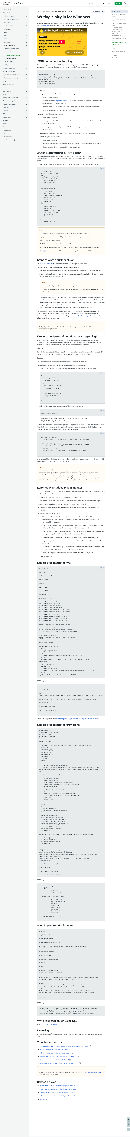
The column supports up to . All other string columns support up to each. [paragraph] (70, 251)
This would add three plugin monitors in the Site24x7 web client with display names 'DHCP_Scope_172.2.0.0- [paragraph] (71, 460)
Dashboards (6, 107)
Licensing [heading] (43, 1030)
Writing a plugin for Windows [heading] (63, 17)
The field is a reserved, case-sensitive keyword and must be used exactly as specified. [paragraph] (65, 233)
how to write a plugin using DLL (51, 1024)
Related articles (116, 58)
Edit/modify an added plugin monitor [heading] (59, 487)
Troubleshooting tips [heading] (49, 1042)
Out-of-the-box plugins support (64, 1092)
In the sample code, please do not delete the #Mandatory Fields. (60, 286)
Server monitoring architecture (63, 1096)
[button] (104, 3)
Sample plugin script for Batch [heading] (55, 925)
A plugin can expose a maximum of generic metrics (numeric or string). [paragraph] (60, 237)
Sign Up (118, 3)
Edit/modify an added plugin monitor (118, 34)
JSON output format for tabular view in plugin (118, 20)
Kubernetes (7, 29)
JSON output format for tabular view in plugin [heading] (59, 153)
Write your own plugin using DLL (118, 52)
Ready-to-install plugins (12, 48)
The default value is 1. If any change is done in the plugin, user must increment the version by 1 (71, 107)
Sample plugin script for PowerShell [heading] (59, 724)
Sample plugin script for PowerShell (119, 43)
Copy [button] (102, 168)
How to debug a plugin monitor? (65, 1086)
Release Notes (7, 130)
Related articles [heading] (46, 1081)
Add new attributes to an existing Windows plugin (55, 1053)
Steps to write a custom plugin (119, 24)
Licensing (115, 55)
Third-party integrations (10, 101)
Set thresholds (45, 25)
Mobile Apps (6, 120)
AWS (5, 32)
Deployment (6, 12)
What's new (6, 136)
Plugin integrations (9, 45)
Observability (7, 91)
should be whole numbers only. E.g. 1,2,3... (60, 110)
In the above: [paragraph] (41, 90)
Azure (5, 35)
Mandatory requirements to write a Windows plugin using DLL (59, 1063)
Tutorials (5, 123)
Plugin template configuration (49, 1089)
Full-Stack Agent (9, 16)
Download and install (46, 264)
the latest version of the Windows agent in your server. (63, 264)
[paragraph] (71, 42)
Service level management (10, 97)
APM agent (7, 22)
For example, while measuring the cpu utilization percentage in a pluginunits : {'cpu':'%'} (64, 128)
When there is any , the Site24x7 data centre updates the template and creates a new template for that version (72, 102)
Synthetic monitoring (9, 71)
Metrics (5, 94)
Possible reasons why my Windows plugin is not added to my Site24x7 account (64, 1046)
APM (4, 81)
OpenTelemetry (8, 61)
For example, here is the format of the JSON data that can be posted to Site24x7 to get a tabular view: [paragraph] (68, 164)
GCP (5, 39)
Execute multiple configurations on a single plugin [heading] (67, 336)
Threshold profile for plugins (68, 1089)
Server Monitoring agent (11, 19)
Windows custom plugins (12, 55)
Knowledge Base (8, 140)
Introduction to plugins (47, 1086)
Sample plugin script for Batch (119, 47)
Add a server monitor (46, 1096)
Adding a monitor (9, 65)
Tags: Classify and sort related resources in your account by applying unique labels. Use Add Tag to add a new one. (73, 542)
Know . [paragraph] (49, 1024)
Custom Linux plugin (46, 1092)
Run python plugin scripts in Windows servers (54, 1049)
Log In (110, 3)
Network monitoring (9, 84)
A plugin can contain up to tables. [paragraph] (50, 240)
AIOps (5, 114)
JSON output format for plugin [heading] (55, 61)
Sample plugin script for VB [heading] (54, 562)
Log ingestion (8, 42)
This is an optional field (49, 117)
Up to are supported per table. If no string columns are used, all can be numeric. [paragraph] (70, 247)
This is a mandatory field (50, 97)
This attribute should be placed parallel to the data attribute (61, 147)
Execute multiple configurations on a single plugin (117, 29)
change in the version (60, 101)
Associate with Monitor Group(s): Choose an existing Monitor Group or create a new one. (70, 537)
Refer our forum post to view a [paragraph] (67, 719)
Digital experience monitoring (11, 74)
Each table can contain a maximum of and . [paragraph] (57, 244)
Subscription (7, 117)
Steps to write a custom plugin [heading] (55, 260)
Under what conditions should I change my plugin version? (58, 1056)
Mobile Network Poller (10, 58)
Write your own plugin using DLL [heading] (57, 1020)
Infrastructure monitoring (10, 78)
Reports (5, 110)
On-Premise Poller (9, 26)
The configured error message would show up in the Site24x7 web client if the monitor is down (72, 144)
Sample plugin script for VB (119, 39)
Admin (39, 11)
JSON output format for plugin (118, 15)
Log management (8, 88)
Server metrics (78, 1096)
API (4, 133)
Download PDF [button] (99, 11)
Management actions (9, 68)
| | (61, 1096)
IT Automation (44, 1099)
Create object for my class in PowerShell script (54, 1060)
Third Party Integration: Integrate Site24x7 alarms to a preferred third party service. (68, 553)
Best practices (7, 127)
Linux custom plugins (11, 52)
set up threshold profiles (84, 316)
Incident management (9, 104)
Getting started (7, 9)
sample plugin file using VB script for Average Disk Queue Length (76, 719)
